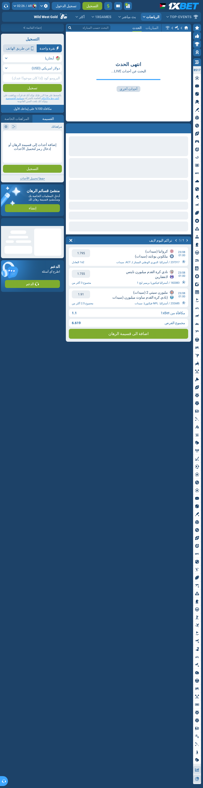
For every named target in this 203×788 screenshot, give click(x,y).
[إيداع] (108, 6)
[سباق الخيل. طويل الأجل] (177, 28)
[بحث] (70, 28)
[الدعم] (6, 6)
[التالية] (174, 127)
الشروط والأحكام (50, 98)
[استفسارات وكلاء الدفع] (118, 6)
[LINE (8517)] (186, 28)
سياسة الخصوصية (14, 98)
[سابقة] (187, 127)
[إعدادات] (44, 6)
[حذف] (71, 127)
